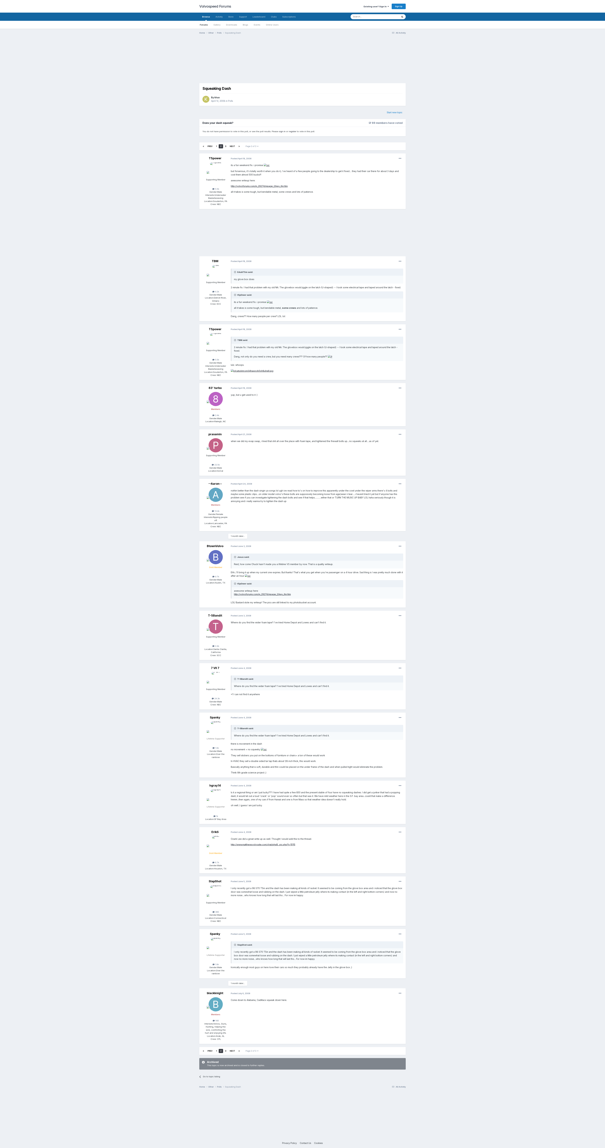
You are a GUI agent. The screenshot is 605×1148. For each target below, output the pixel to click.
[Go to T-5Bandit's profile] (216, 627)
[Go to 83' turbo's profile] (216, 399)
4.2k (216, 291)
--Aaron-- (215, 483)
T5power (215, 158)
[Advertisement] (302, 61)
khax (217, 97)
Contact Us (305, 1143)
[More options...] (400, 158)
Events (257, 24)
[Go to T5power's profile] (216, 169)
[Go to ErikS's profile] (216, 843)
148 (217, 1020)
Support (243, 16)
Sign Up (398, 6)
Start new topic (394, 112)
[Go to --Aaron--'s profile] (216, 495)
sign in (282, 131)
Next (232, 146)
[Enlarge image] (267, 165)
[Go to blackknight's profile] (216, 1004)
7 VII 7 (215, 668)
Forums (204, 24)
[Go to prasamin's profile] (216, 445)
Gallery (216, 24)
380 (217, 912)
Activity (219, 16)
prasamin (215, 434)
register (292, 131)
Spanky (215, 717)
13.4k (216, 511)
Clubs (274, 16)
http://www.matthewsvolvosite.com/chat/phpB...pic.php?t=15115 (263, 844)
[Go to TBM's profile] (216, 272)
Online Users (272, 24)
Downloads (231, 24)
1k (217, 816)
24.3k (217, 698)
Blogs (245, 24)
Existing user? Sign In (376, 6)
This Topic (390, 16)
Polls (230, 101)
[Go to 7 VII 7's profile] (216, 679)
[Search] (402, 16)
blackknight (215, 993)
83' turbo (215, 388)
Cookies (318, 1143)
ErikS (215, 832)
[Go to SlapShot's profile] (216, 892)
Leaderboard (259, 16)
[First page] (203, 146)
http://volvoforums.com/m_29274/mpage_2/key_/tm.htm (259, 186)
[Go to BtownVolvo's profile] (216, 557)
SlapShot (215, 881)
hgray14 (215, 785)
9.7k (216, 576)
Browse (206, 16)
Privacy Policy (289, 1143)
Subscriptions (289, 16)
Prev (210, 146)
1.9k (217, 748)
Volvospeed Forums (215, 6)
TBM (215, 261)
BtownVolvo (215, 546)
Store (230, 16)
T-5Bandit (215, 615)
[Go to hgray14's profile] (216, 796)
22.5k (217, 464)
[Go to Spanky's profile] (216, 728)
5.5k (216, 189)
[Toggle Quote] (235, 272)
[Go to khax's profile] (205, 99)
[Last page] (239, 146)
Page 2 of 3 (251, 146)
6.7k (216, 862)
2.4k (216, 415)
